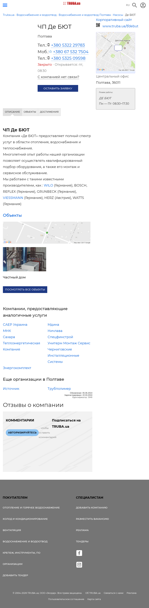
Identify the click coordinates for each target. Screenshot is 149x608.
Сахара (9, 337)
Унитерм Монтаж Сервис (69, 343)
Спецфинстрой (60, 337)
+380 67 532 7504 (70, 51)
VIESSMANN (13, 198)
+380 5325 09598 (68, 58)
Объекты (12, 215)
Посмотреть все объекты (25, 289)
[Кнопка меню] (5, 5)
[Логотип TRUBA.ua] (71, 3)
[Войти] (143, 5)
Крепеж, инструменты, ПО (21, 552)
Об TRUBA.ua (92, 593)
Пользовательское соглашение (66, 599)
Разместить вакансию (92, 518)
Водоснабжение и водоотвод (25, 541)
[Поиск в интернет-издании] (134, 5)
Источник (11, 389)
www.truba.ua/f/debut (118, 26)
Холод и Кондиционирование (25, 518)
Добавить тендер (15, 575)
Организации (13, 564)
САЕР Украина (15, 325)
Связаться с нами (113, 593)
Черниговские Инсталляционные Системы (63, 355)
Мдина (53, 325)
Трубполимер (59, 389)
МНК (7, 331)
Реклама (82, 530)
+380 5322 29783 (68, 45)
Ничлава (55, 331)
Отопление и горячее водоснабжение (31, 507)
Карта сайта (94, 599)
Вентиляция (12, 530)
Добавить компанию (91, 507)
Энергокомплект (17, 368)
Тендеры (82, 541)
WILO (48, 185)
